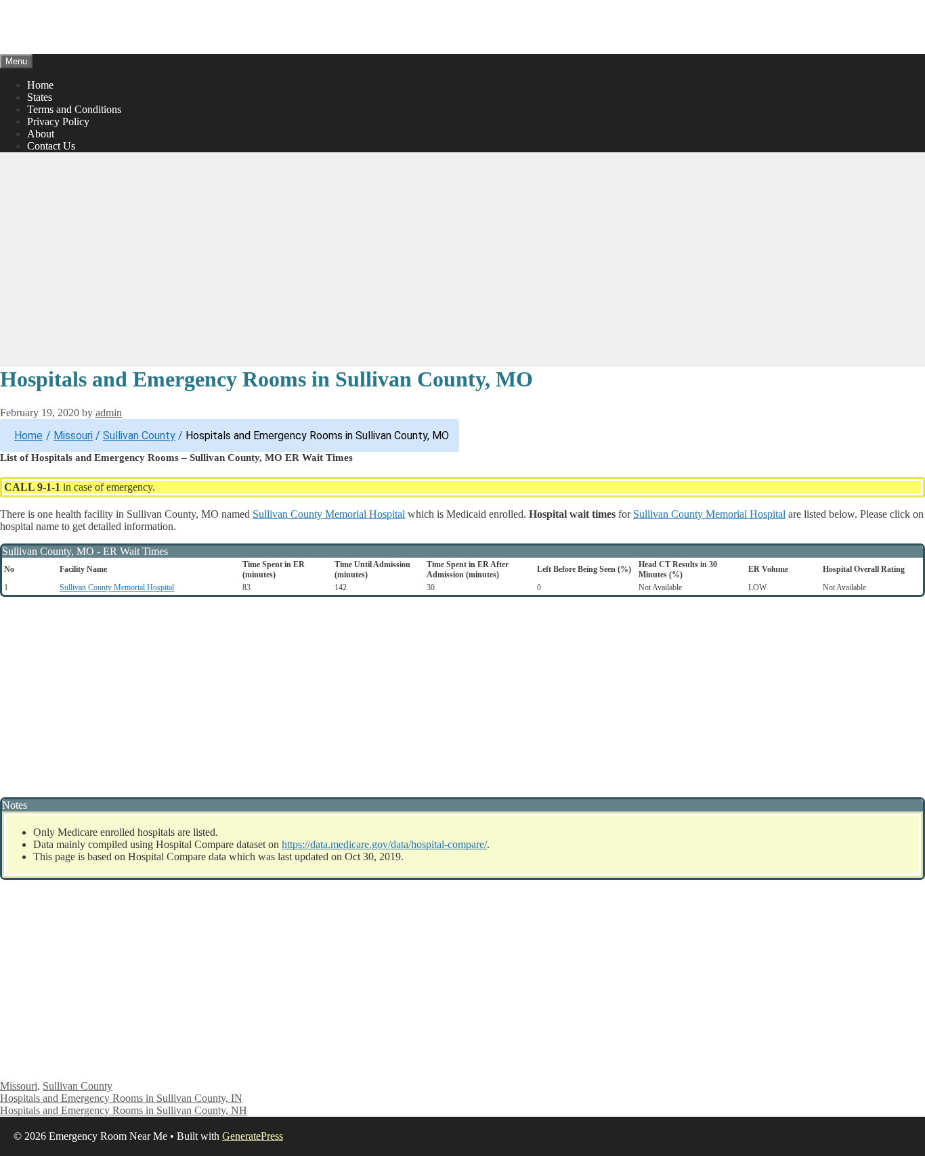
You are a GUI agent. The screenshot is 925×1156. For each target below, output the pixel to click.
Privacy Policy (58, 121)
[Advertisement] (462, 258)
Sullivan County (139, 435)
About (40, 133)
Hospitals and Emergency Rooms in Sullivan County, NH (123, 1110)
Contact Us (51, 146)
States (39, 97)
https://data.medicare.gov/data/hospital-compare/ (384, 844)
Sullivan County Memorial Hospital (329, 514)
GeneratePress (252, 1136)
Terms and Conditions (74, 109)
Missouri (73, 435)
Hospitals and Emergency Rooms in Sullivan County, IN (121, 1098)
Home (40, 85)
